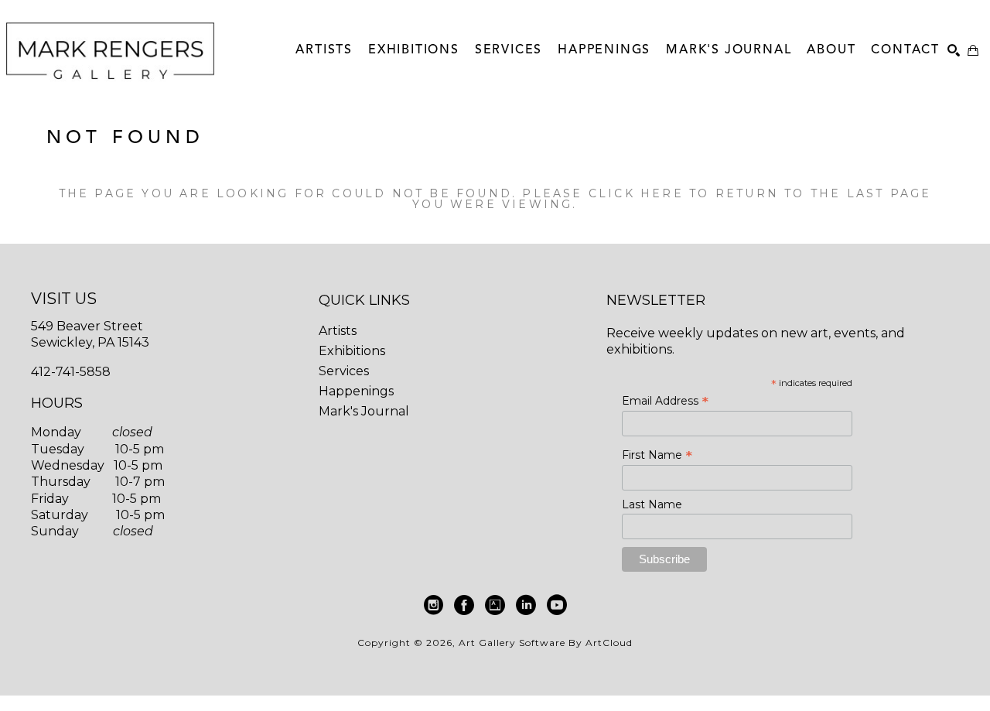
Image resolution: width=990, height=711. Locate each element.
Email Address (665, 400)
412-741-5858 (71, 371)
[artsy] (495, 605)
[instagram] (433, 605)
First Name (657, 455)
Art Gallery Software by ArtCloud (546, 642)
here (662, 193)
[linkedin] (526, 605)
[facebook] (464, 605)
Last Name (652, 504)
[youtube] (557, 605)
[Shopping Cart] (973, 50)
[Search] (953, 50)
